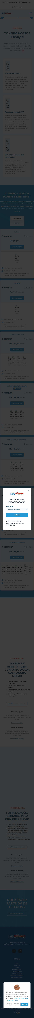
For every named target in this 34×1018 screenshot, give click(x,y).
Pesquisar (9, 506)
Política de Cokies (12, 1000)
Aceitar (24, 1004)
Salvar (17, 515)
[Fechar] (29, 491)
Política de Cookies (16, 1004)
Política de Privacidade (21, 998)
